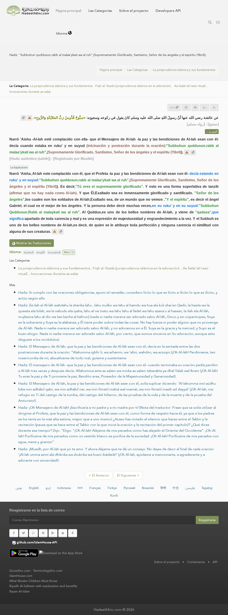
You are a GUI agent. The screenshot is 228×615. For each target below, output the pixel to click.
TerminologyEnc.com (47, 571)
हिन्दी (163, 488)
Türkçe (112, 488)
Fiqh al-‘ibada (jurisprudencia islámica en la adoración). (133, 86)
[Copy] (23, 118)
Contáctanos (196, 562)
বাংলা (80, 488)
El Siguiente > (128, 475)
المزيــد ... (211, 131)
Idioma (62, 33)
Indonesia (64, 488)
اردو (48, 488)
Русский (129, 488)
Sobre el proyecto (134, 10)
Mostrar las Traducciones (33, 243)
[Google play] (53, 533)
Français (95, 488)
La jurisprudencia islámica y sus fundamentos (184, 70)
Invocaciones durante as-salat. (30, 92)
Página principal (68, 10)
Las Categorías (100, 10)
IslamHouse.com (20, 576)
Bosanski (148, 488)
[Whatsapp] (33, 533)
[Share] (186, 107)
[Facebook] (13, 533)
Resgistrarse (207, 520)
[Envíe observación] (29, 118)
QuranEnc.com (19, 571)
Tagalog (207, 488)
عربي (19, 488)
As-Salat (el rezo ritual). (190, 86)
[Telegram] (43, 533)
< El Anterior (99, 475)
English (34, 488)
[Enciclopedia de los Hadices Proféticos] (27, 10)
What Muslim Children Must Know (33, 581)
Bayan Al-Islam (19, 591)
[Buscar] (210, 23)
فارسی (190, 488)
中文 (176, 488)
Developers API (168, 10)
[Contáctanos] (218, 23)
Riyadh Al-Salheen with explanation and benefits (43, 586)
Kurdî (114, 495)
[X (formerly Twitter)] (23, 533)
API (215, 562)
